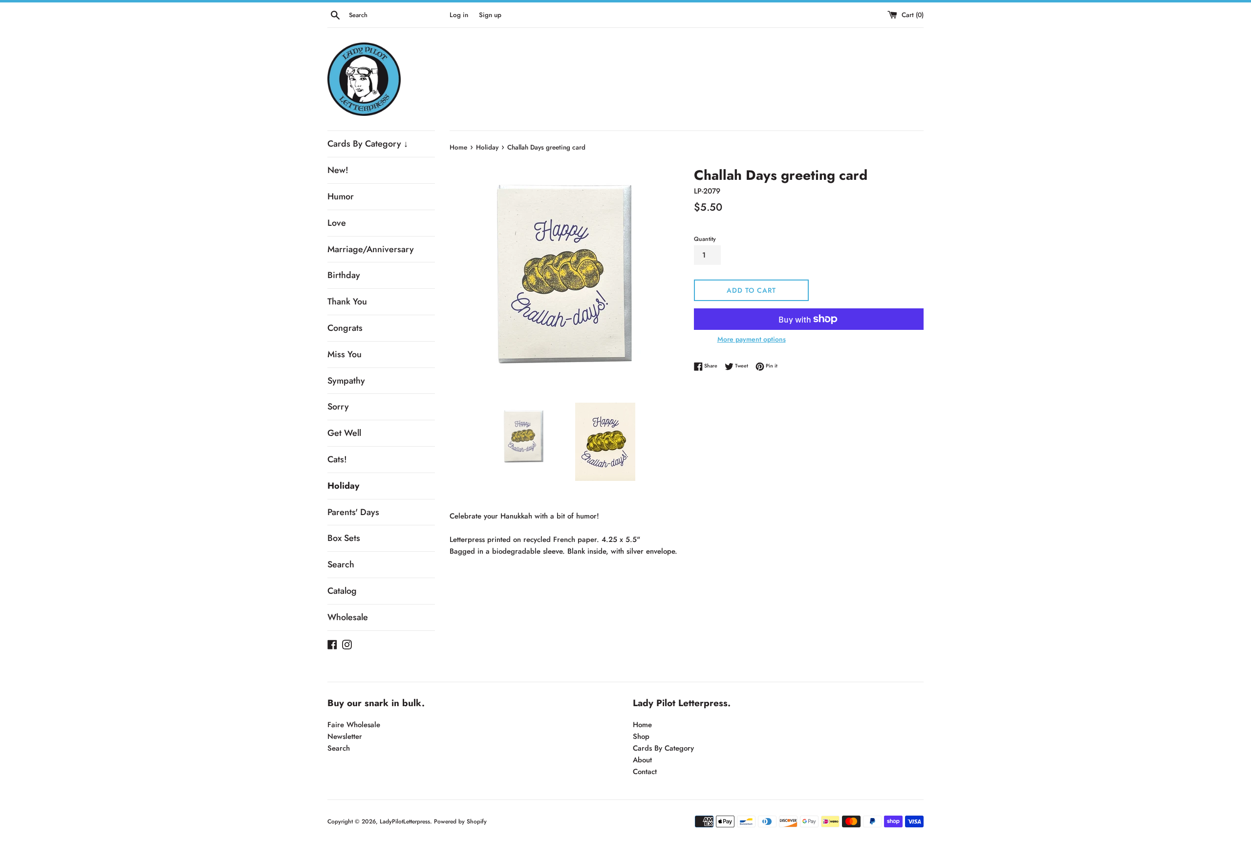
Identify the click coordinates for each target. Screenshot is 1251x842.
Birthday (343, 275)
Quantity (705, 239)
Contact (645, 771)
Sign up (490, 15)
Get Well (344, 433)
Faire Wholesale (353, 724)
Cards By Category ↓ (367, 143)
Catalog (342, 590)
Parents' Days (353, 512)
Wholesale (347, 617)
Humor (340, 196)
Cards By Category (663, 748)
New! (337, 170)
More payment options (751, 339)
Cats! (337, 459)
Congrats (345, 328)
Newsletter (344, 736)
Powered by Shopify (460, 821)
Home (642, 724)
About (642, 760)
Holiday (343, 485)
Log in (459, 15)
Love (336, 222)
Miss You (344, 354)
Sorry (338, 406)
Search (340, 564)
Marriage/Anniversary (370, 249)
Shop (641, 736)
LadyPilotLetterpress (405, 821)
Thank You (347, 301)
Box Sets (343, 538)
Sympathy (346, 380)
